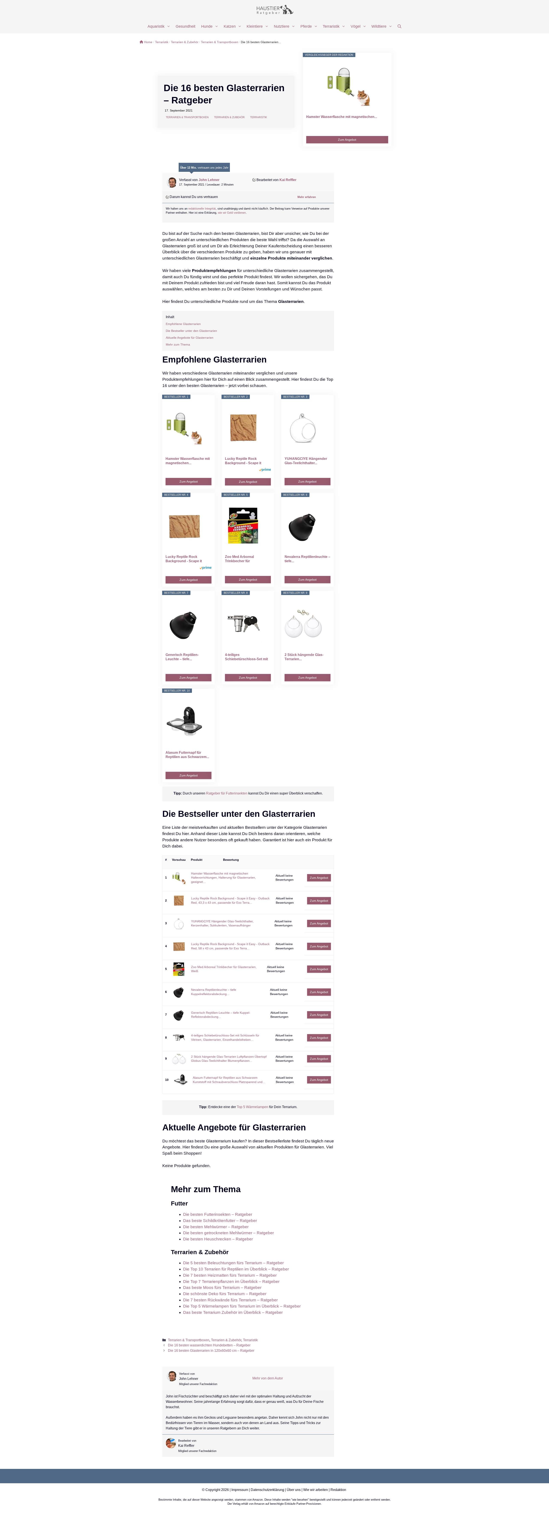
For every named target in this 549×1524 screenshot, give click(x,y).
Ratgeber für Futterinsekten (226, 793)
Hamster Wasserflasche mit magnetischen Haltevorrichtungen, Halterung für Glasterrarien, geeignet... (223, 878)
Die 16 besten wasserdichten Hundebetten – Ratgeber (209, 1345)
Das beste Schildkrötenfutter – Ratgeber (220, 1220)
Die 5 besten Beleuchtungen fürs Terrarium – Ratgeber (233, 1263)
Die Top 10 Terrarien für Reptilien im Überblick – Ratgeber (236, 1269)
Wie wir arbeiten (315, 1490)
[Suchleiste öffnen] (399, 26)
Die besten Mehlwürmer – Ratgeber (216, 1227)
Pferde (306, 26)
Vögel (355, 26)
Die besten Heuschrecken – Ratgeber (218, 1239)
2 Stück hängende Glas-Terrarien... (304, 657)
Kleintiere (255, 26)
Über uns (294, 1490)
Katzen (230, 26)
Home (148, 42)
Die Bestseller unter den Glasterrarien (191, 330)
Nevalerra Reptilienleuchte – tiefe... (307, 559)
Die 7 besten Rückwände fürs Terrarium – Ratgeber (230, 1300)
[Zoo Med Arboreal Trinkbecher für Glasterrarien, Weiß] (248, 526)
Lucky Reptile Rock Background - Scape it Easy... (243, 461)
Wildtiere (378, 26)
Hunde (207, 26)
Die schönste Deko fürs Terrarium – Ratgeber (224, 1293)
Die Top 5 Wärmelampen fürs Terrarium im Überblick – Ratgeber (242, 1306)
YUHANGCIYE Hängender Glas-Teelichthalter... (306, 461)
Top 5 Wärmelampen (252, 1107)
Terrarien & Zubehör (184, 42)
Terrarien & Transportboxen (219, 42)
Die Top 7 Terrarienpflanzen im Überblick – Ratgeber (231, 1281)
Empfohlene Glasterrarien (183, 324)
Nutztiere (281, 26)
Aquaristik (156, 26)
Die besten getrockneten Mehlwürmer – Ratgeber (228, 1233)
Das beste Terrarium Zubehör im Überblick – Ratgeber (233, 1312)
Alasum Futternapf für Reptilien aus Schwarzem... (187, 755)
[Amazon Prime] (265, 470)
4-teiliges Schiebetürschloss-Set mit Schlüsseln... (246, 657)
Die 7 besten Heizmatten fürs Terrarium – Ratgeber (230, 1275)
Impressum (239, 1490)
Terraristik (331, 26)
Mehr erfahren (306, 197)
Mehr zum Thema (178, 344)
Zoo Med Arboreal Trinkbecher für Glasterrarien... (239, 559)
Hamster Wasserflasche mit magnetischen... (341, 117)
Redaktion (338, 1490)
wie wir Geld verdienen (232, 212)
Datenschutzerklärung (267, 1490)
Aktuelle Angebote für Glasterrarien (189, 337)
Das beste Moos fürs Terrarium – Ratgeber (222, 1287)
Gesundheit (185, 26)
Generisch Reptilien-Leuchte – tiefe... (182, 657)
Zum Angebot (347, 139)
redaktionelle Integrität (202, 208)
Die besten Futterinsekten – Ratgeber (217, 1214)
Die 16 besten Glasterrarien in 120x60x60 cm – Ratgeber (211, 1350)
